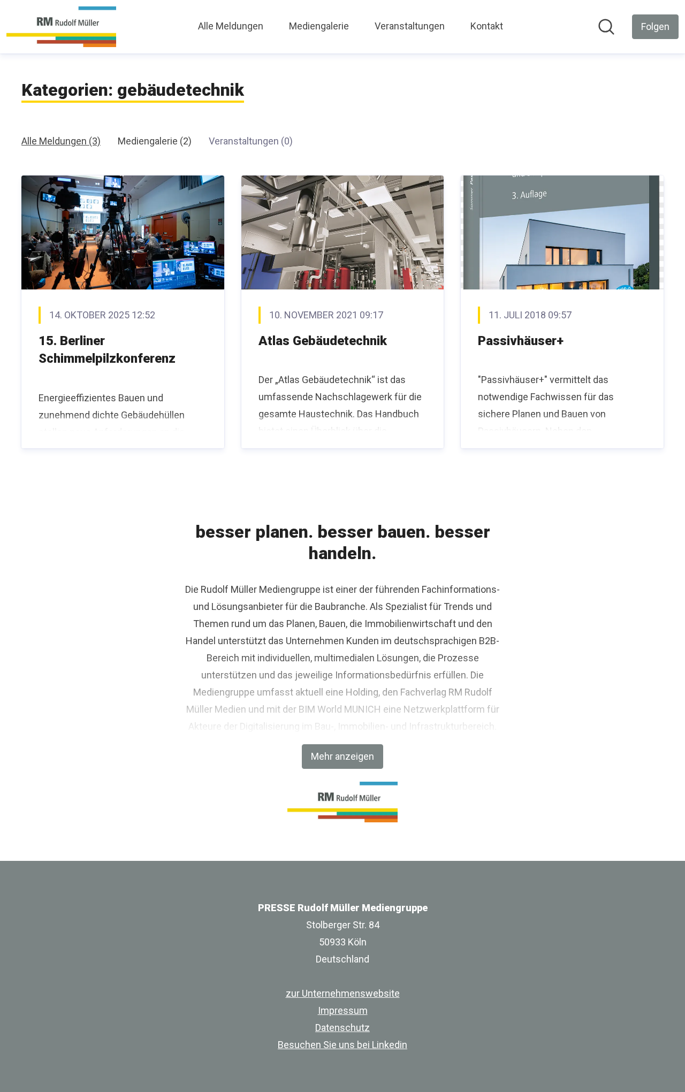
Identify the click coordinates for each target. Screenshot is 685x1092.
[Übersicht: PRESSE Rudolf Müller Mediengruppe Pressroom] (61, 26)
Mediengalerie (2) (155, 141)
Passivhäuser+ (521, 340)
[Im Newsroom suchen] (606, 26)
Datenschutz (342, 1027)
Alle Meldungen (230, 26)
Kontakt (486, 26)
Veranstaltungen (410, 26)
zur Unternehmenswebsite (343, 993)
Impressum (343, 1010)
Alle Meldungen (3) (61, 141)
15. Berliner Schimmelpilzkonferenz (107, 349)
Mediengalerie (319, 26)
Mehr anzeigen (342, 756)
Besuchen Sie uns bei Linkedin (342, 1044)
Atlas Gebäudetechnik (322, 340)
